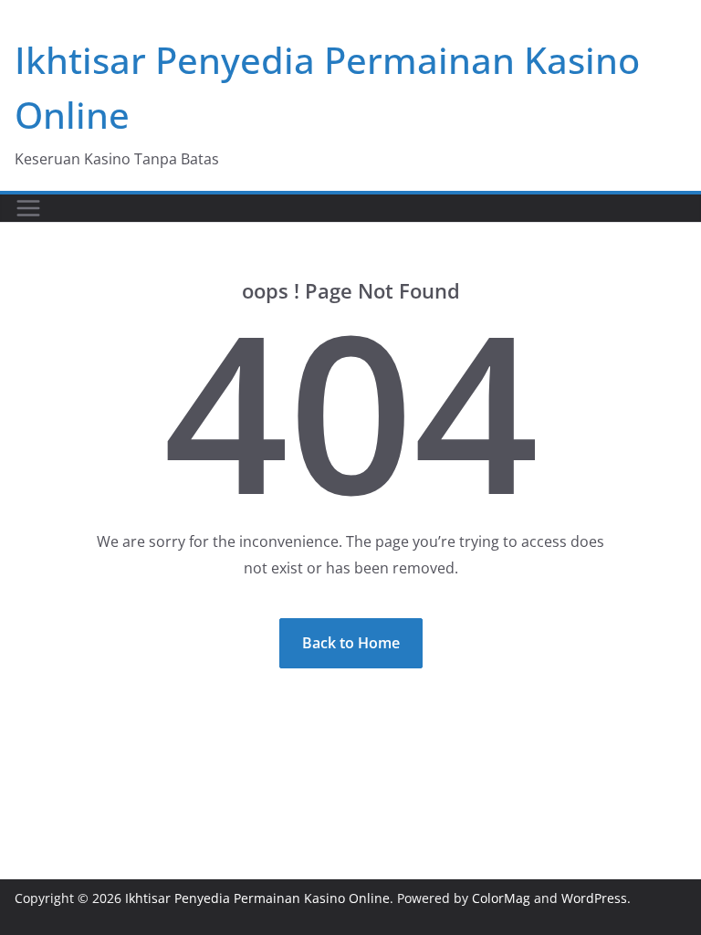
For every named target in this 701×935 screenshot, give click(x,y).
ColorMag (501, 898)
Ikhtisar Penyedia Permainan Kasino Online (257, 898)
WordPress (594, 898)
